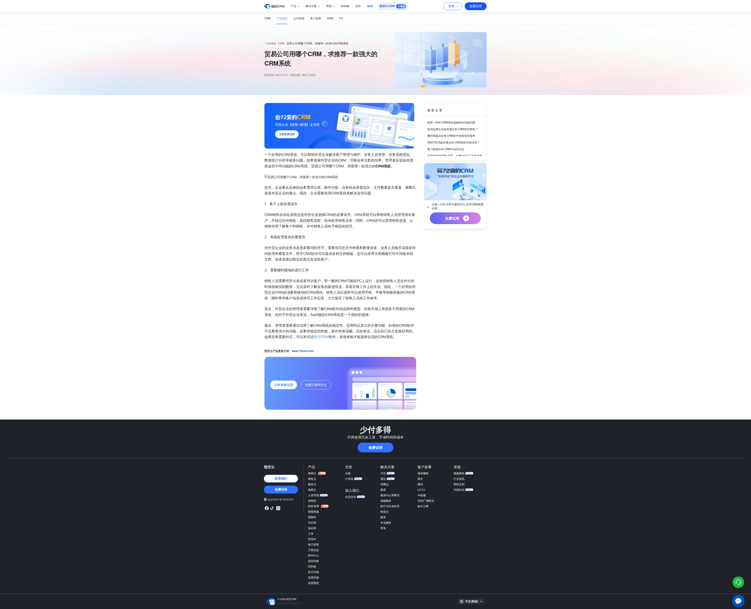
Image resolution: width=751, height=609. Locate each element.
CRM (281, 43)
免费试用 (475, 6)
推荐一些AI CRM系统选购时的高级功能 (451, 122)
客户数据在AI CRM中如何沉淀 (445, 149)
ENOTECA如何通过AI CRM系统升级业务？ (453, 142)
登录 (451, 6)
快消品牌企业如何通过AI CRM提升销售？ (452, 129)
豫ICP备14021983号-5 (290, 603)
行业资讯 (270, 43)
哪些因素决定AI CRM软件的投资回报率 (451, 136)
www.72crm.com (303, 351)
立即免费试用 (283, 385)
